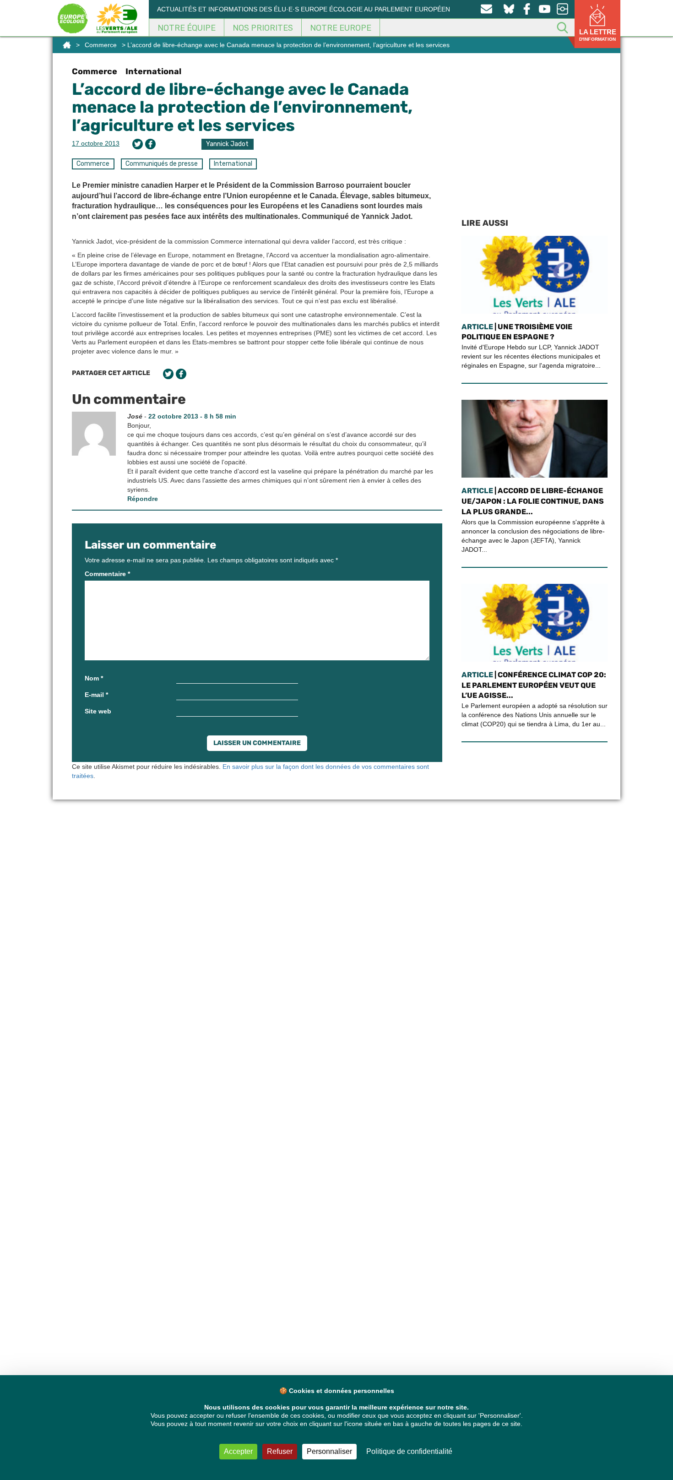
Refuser (280, 1451)
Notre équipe (186, 28)
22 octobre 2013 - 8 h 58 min (192, 416)
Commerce (101, 45)
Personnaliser (329, 1451)
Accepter (238, 1451)
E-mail (96, 694)
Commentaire (107, 573)
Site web (98, 711)
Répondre (142, 498)
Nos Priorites (263, 28)
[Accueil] (67, 45)
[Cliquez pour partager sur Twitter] (137, 144)
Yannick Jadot (227, 144)
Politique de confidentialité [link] (409, 1451)
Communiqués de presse (161, 164)
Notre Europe (340, 28)
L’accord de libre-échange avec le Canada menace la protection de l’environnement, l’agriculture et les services (242, 107)
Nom (94, 678)
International (153, 71)
